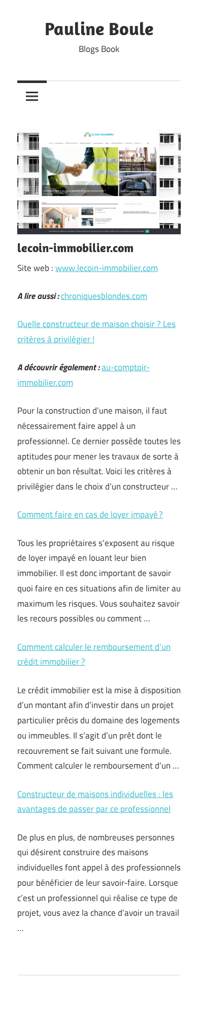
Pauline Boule (99, 28)
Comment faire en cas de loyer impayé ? (90, 514)
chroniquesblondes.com (104, 296)
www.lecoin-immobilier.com (106, 268)
